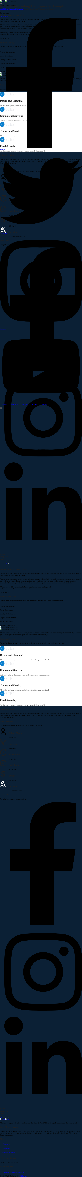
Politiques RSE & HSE (29, 404)
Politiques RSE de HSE (10, 1153)
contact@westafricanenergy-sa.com (12, 9)
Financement (6, 1148)
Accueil (4, 404)
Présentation (14, 404)
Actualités (43, 404)
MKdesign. (23, 1176)
